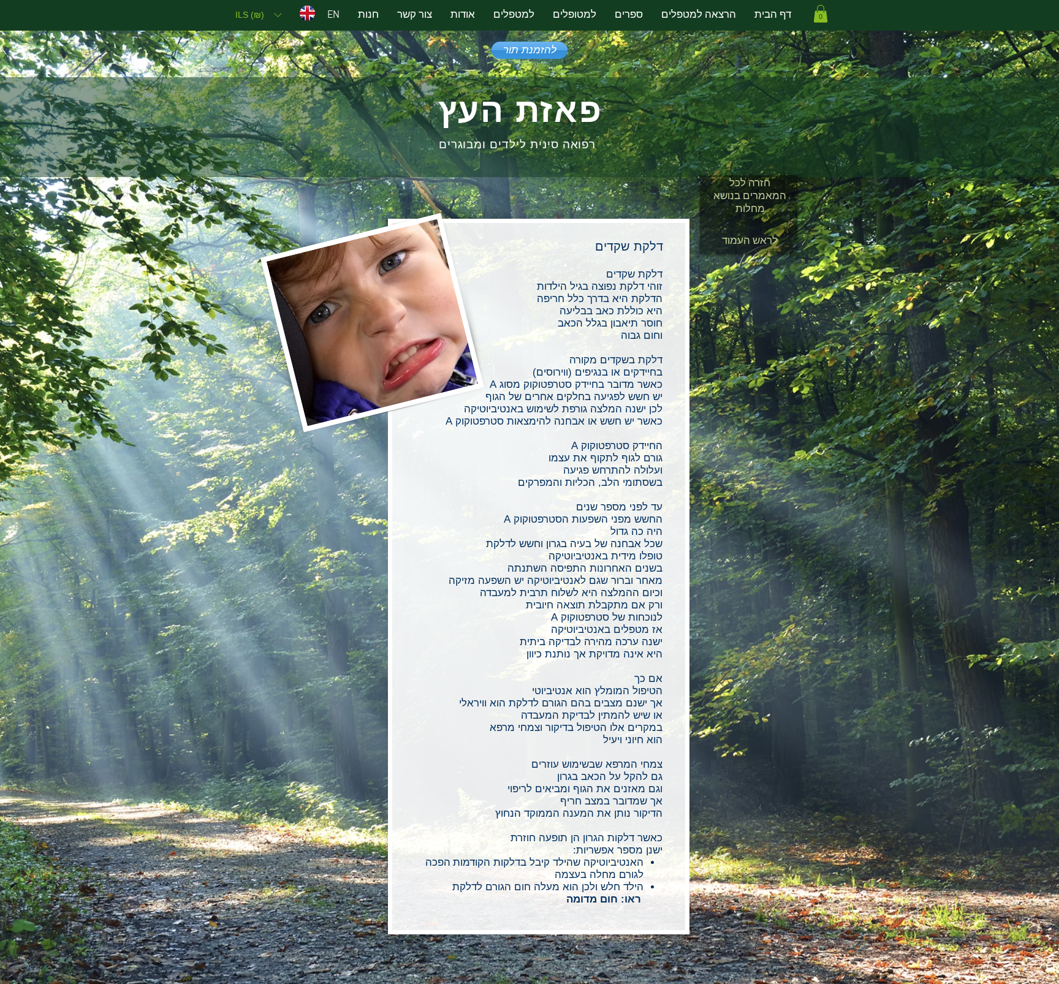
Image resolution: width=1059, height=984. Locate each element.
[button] (258, 15)
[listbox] (258, 15)
